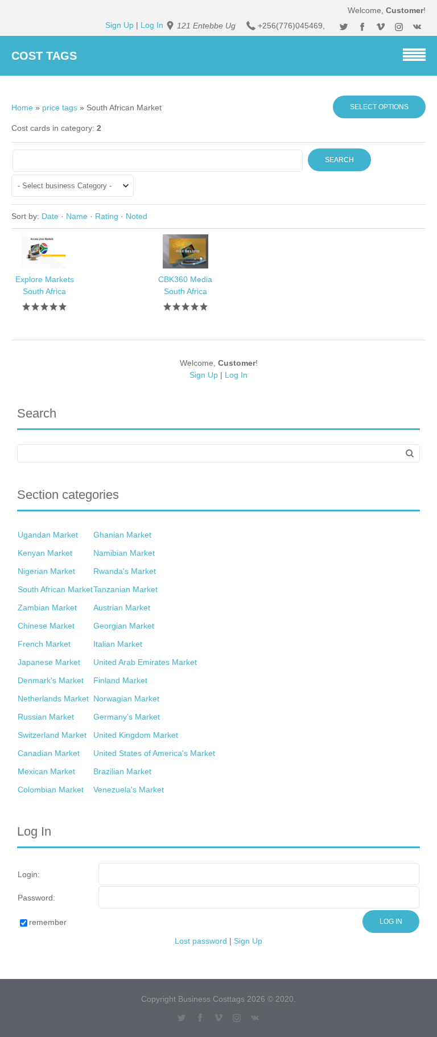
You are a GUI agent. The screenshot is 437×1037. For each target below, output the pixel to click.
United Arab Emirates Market (145, 662)
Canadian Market (49, 753)
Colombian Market (51, 789)
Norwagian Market (126, 698)
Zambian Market (47, 607)
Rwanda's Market (124, 571)
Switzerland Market (52, 734)
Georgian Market (123, 625)
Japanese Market (49, 662)
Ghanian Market (122, 534)
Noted (136, 216)
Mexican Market (46, 771)
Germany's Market (126, 716)
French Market (44, 643)
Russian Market (46, 716)
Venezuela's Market (128, 789)
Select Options (379, 107)
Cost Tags (44, 55)
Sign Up (119, 25)
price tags (59, 107)
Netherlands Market (53, 698)
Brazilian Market (122, 771)
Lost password (201, 940)
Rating (106, 216)
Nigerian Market (46, 571)
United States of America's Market (154, 753)
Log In (152, 25)
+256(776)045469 (290, 25)
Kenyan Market (45, 552)
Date (50, 216)
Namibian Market (124, 552)
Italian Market (117, 643)
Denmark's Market (51, 680)
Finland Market (120, 680)
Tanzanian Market (125, 589)
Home (22, 107)
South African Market (55, 589)
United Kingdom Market (135, 734)
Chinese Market (46, 625)
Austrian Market (121, 607)
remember (48, 922)
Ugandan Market (48, 534)
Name (77, 216)
